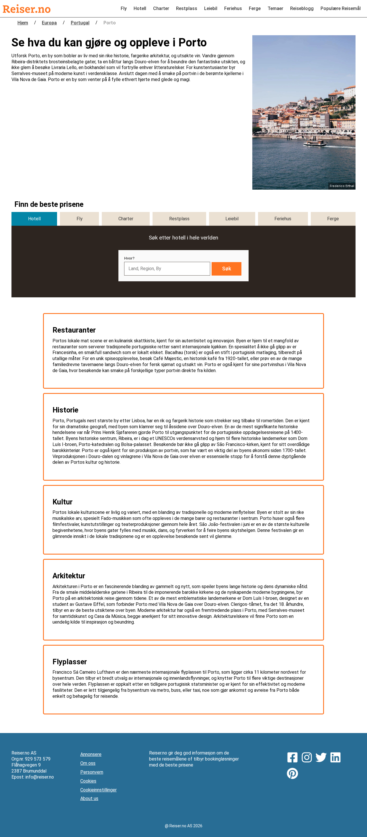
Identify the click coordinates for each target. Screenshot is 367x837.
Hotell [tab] (34, 218)
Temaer (275, 8)
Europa (49, 22)
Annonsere (90, 754)
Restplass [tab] (179, 218)
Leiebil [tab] (232, 218)
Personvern (91, 772)
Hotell (140, 8)
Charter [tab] (125, 218)
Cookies (88, 781)
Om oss (87, 763)
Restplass (186, 8)
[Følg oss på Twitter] (322, 758)
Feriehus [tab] (282, 218)
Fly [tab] (80, 218)
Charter (161, 8)
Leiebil (210, 8)
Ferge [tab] (333, 218)
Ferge (255, 8)
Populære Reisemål (341, 8)
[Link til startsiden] (26, 8)
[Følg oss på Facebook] (294, 758)
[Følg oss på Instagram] (308, 758)
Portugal (80, 22)
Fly (124, 8)
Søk (226, 269)
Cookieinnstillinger (98, 790)
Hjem (22, 22)
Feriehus (233, 8)
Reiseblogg (302, 8)
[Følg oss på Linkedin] (337, 758)
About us (89, 798)
